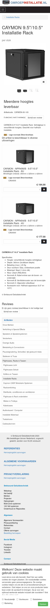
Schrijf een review (35, 117)
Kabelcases (8, 405)
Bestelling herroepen (12, 533)
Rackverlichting (9, 387)
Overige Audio (8, 342)
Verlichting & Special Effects (14, 329)
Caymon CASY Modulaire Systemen (17, 383)
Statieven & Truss (10, 356)
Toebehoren (8, 419)
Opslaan (43, 604)
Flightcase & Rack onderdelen (15, 396)
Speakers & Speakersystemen (15, 334)
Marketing (8, 603)
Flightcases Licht (10, 365)
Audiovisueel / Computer (13, 410)
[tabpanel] (19, 91)
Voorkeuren (23, 599)
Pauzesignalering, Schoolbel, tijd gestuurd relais (22, 351)
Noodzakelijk (9, 599)
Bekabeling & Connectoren (13, 347)
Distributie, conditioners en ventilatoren (19, 392)
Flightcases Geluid (10, 369)
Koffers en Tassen (10, 374)
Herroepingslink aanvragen (15, 452)
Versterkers (7, 338)
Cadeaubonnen (9, 423)
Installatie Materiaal (10, 414)
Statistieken (37, 599)
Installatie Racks (10, 378)
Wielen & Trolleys (10, 401)
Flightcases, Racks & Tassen (14, 360)
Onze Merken (8, 325)
